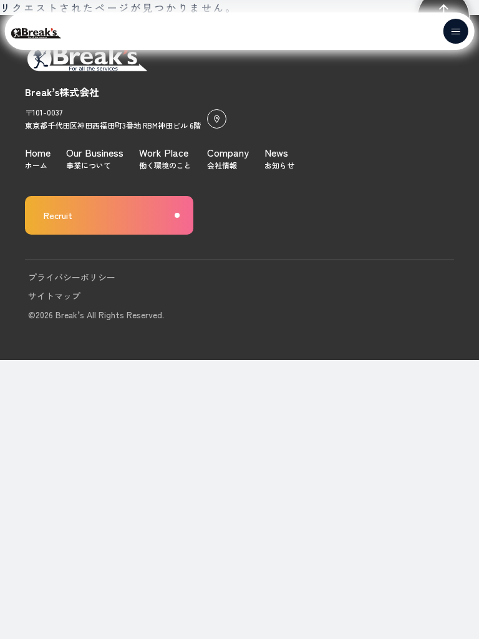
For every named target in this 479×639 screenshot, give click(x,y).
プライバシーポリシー (71, 277)
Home (38, 152)
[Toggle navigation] (455, 31)
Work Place (163, 152)
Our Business (94, 152)
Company (228, 152)
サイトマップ (54, 296)
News (276, 152)
